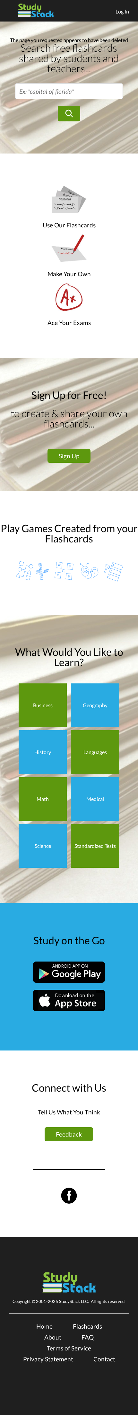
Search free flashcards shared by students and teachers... (69, 58)
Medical (95, 799)
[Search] (69, 113)
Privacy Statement (48, 1359)
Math (43, 799)
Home (44, 1326)
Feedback (69, 1134)
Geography (95, 705)
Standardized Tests (95, 846)
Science (43, 846)
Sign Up (69, 456)
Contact (104, 1359)
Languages (95, 752)
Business (43, 705)
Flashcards (87, 1326)
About (52, 1337)
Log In (122, 11)
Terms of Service (69, 1348)
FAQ (88, 1337)
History (42, 752)
